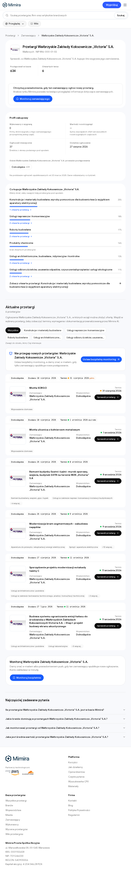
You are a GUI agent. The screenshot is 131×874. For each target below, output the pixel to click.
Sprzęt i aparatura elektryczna (83, 547)
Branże (9, 805)
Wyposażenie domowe (21, 409)
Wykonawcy (12, 824)
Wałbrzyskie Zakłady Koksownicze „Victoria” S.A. (49, 397)
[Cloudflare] (28, 772)
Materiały (73, 786)
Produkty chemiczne (21, 242)
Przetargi (10, 35)
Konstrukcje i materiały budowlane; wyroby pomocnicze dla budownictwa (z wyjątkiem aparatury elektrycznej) (60, 201)
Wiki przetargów (14, 834)
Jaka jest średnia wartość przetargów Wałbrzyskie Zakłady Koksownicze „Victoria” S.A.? (56, 736)
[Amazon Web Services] (12, 772)
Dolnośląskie (17, 378)
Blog (70, 805)
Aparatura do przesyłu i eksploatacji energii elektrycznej (38, 547)
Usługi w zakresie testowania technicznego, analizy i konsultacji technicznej (47, 596)
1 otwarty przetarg (19, 209)
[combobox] (61, 15)
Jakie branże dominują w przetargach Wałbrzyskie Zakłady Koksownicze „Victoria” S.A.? (56, 718)
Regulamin (74, 814)
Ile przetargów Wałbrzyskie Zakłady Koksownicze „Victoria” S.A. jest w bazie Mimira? (54, 709)
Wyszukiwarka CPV (78, 781)
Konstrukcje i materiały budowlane (42, 330)
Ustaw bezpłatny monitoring (99, 359)
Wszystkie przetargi (16, 800)
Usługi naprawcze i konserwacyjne (30, 216)
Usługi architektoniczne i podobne (27, 591)
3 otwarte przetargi (20, 263)
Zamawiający (28, 35)
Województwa (13, 810)
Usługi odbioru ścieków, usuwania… (85, 337)
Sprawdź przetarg (106, 397)
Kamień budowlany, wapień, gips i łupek (29, 498)
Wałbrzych (28, 51)
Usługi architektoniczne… (47, 337)
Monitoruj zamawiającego (35, 98)
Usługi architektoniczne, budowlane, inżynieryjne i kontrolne (45, 256)
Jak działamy (75, 767)
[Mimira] (12, 5)
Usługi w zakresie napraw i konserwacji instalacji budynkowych (82, 498)
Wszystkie (13, 330)
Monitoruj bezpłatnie (28, 677)
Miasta (9, 814)
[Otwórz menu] (125, 5)
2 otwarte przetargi (20, 223)
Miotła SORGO (38, 387)
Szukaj (121, 15)
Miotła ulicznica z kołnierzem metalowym (54, 429)
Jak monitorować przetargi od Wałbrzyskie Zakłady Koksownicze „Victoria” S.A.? (52, 727)
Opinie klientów (76, 771)
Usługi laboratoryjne (58, 646)
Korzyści (72, 762)
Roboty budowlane (20, 229)
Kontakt (72, 800)
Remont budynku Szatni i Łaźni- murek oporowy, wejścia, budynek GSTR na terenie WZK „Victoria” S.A (59, 475)
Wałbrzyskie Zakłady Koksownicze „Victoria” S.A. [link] (67, 35)
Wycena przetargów (16, 829)
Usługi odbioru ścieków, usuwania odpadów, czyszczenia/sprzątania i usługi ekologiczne (61, 269)
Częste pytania (76, 776)
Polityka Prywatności (79, 810)
